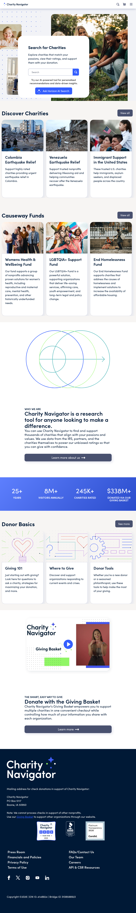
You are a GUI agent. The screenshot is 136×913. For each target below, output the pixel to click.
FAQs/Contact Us (81, 852)
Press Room (16, 852)
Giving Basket (25, 816)
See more (124, 524)
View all (125, 113)
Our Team (76, 857)
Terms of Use (17, 867)
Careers (75, 862)
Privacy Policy (18, 862)
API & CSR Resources (84, 867)
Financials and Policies (24, 857)
